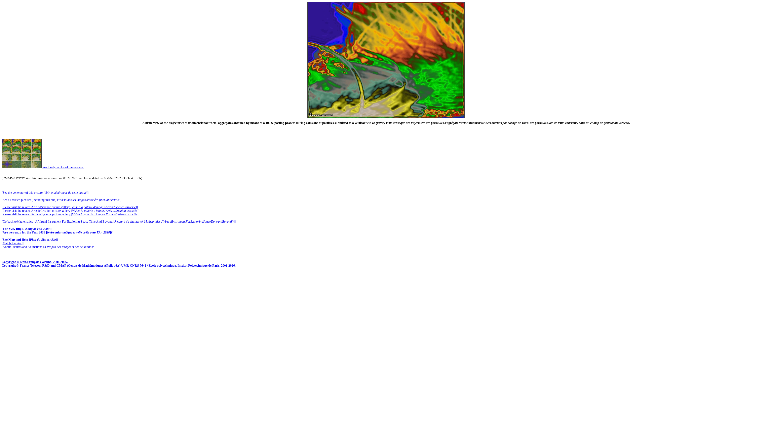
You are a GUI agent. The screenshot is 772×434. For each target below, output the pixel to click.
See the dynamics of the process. (63, 167)
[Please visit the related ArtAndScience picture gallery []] (70, 207)
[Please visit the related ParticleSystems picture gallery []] (70, 214)
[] (26, 228)
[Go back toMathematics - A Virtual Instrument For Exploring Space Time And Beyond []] (119, 221)
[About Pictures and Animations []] (49, 247)
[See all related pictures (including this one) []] (62, 200)
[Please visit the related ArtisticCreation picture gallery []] (70, 210)
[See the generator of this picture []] (45, 192)
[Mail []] (13, 243)
